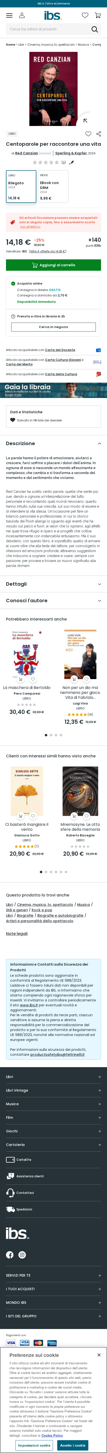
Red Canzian (26, 153)
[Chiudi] (99, 1354)
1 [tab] (53, 122)
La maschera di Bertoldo (27, 687)
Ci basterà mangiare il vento (26, 827)
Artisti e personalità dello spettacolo (39, 920)
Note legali (17, 933)
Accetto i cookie (72, 1445)
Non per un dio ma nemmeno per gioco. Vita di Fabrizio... (80, 692)
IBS (24, 251)
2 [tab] (51, 735)
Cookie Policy (52, 1435)
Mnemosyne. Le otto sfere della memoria (80, 827)
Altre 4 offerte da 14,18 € (47, 251)
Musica (83, 904)
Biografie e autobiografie (60, 915)
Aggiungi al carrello (57, 265)
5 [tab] (61, 872)
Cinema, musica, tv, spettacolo (45, 904)
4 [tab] (61, 735)
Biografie (25, 915)
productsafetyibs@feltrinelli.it (57, 1054)
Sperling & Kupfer (71, 153)
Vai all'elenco (30, 227)
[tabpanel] (53, 89)
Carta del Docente (60, 350)
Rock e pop (42, 910)
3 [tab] (56, 735)
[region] (53, 1400)
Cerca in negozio (53, 327)
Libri (9, 904)
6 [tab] (66, 872)
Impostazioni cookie (34, 1445)
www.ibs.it (29, 1005)
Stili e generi (17, 910)
